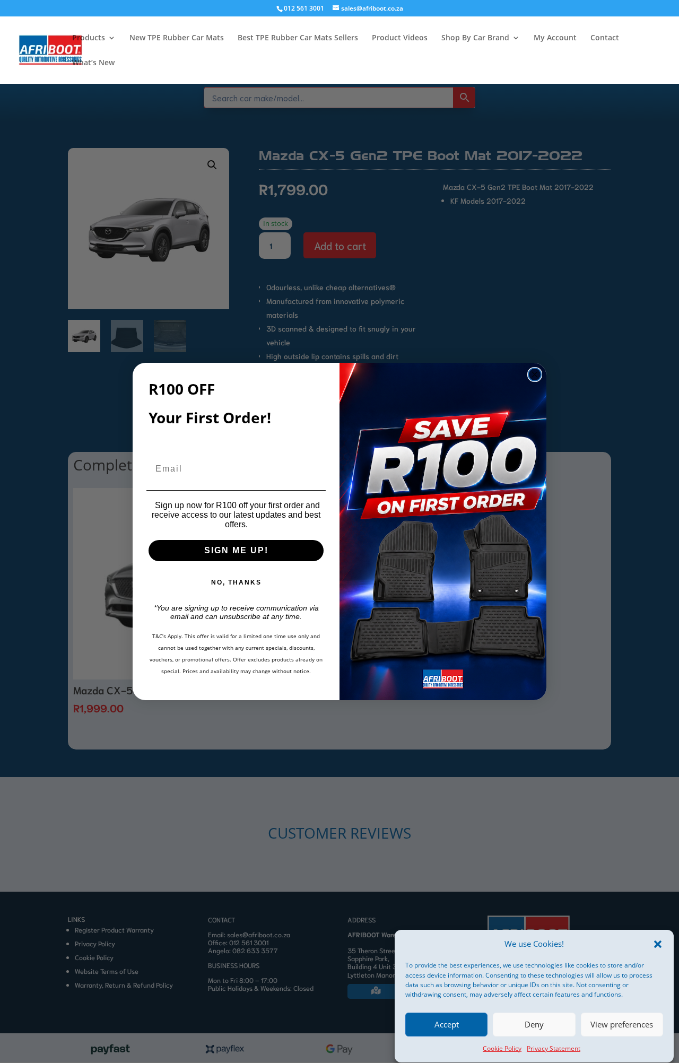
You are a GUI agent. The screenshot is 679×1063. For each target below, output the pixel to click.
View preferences (621, 1025)
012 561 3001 (304, 8)
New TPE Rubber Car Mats (176, 38)
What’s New (93, 63)
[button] (657, 944)
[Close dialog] (534, 374)
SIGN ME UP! (236, 550)
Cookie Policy (502, 1048)
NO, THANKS (236, 582)
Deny (534, 1025)
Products (88, 38)
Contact (604, 38)
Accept (446, 1025)
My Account (555, 38)
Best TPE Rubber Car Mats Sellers (298, 38)
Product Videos (400, 38)
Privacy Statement (553, 1048)
